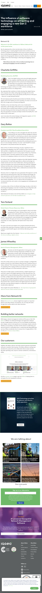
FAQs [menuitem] (22, 545)
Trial (35, 6)
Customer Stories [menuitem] (34, 547)
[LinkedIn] (24, 566)
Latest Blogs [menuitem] (33, 545)
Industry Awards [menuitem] (24, 547)
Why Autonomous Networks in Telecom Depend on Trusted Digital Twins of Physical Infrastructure (10, 480)
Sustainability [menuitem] (24, 551)
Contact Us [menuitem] (23, 558)
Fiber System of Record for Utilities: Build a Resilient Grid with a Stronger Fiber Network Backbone (29, 480)
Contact (12, 2)
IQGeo (2, 320)
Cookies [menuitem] (32, 558)
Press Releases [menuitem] (34, 549)
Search (3, 2)
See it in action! (21, 533)
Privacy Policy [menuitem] (33, 551)
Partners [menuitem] (22, 549)
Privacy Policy (27, 500)
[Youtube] (22, 566)
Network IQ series (9, 301)
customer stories (9, 376)
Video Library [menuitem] (23, 554)
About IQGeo (24, 543)
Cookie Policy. (10, 585)
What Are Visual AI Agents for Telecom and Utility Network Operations (10, 459)
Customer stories (6, 381)
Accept (34, 588)
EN (8, 2)
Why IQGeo (11, 5)
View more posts (21, 484)
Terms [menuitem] (32, 556)
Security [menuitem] (32, 554)
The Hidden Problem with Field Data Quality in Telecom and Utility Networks (30, 459)
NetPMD (34, 116)
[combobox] (8, 2)
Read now (20, 424)
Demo (39, 6)
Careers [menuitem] (22, 556)
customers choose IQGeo (13, 330)
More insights (5, 307)
